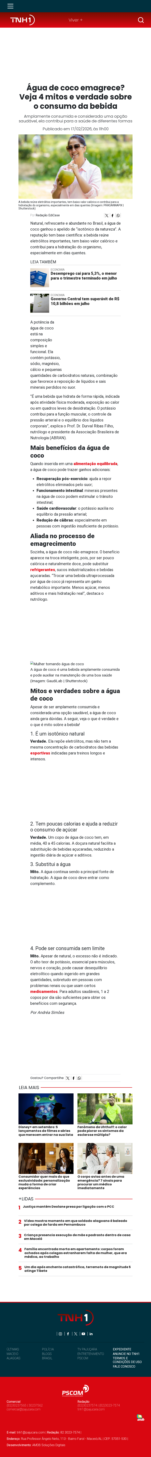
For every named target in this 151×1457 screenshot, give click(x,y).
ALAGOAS (13, 1358)
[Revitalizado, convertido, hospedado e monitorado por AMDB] (140, 1417)
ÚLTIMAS (13, 1349)
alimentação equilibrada (95, 463)
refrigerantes (42, 569)
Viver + (76, 20)
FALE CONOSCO (124, 1366)
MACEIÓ (12, 1354)
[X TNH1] (76, 1334)
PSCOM (82, 1358)
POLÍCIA (48, 1349)
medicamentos (44, 991)
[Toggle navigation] (12, 6)
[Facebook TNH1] (68, 1334)
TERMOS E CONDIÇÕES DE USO (127, 1360)
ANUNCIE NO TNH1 (126, 1354)
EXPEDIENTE (122, 1349)
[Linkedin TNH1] (90, 1334)
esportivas (40, 753)
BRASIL (47, 1358)
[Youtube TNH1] (83, 1334)
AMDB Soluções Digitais (48, 1445)
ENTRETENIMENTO (90, 1354)
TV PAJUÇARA (87, 1349)
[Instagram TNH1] (60, 1334)
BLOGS (47, 1354)
